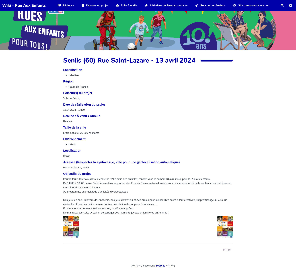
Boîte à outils (128, 5)
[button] (290, 5)
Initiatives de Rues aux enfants (168, 5)
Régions (67, 5)
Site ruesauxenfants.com (253, 5)
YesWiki (160, 265)
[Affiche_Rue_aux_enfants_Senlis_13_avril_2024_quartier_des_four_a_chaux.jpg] (223, 228)
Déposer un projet (96, 5)
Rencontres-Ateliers (212, 5)
